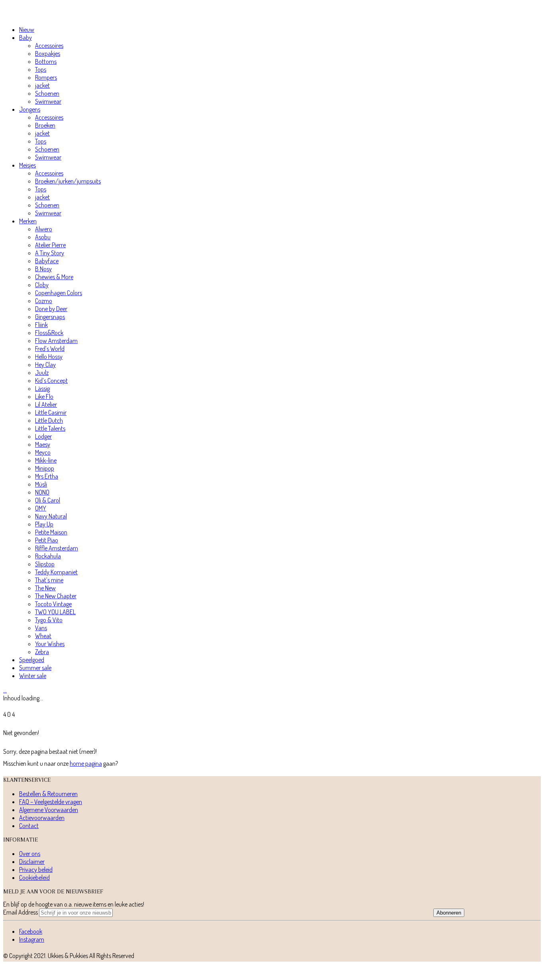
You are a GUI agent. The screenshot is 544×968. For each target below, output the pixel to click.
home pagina (86, 763)
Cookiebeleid (34, 877)
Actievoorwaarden (42, 818)
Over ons (29, 854)
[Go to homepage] (41, 15)
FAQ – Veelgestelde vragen (50, 802)
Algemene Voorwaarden (48, 810)
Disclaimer (32, 861)
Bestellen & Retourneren (48, 794)
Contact (29, 826)
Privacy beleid (36, 869)
